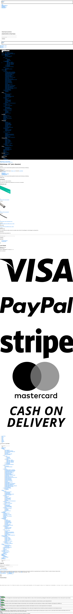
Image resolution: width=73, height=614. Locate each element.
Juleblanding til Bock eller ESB (9, 73)
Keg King (4, 113)
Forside (1, 162)
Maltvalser (6, 102)
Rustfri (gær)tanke (7, 95)
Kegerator (6, 125)
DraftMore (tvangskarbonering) (9, 532)
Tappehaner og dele (8, 130)
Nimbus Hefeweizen (8, 80)
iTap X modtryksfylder (8, 108)
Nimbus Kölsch (7, 84)
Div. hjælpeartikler (7, 100)
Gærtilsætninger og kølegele (9, 66)
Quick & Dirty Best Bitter (8, 82)
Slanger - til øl (10, 162)
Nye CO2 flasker (7, 132)
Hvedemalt (6, 55)
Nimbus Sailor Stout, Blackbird (9, 86)
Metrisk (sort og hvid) (8, 147)
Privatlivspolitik (4, 241)
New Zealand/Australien (8, 466)
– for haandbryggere (6, 551)
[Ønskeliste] (0, 198)
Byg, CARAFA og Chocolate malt (10, 53)
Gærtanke (4, 93)
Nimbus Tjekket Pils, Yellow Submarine (11, 485)
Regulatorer (7, 135)
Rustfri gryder (7, 98)
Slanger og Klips (5, 138)
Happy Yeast (9, 60)
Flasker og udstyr (7, 106)
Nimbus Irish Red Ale (8, 81)
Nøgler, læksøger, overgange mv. (10, 137)
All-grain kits (5, 71)
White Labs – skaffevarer (10, 62)
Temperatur (6, 111)
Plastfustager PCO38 (8, 124)
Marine (4, 155)
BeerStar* (4, 516)
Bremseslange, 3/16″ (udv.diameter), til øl (6, 221)
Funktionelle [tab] (2, 599)
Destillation (5, 119)
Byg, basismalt (7, 52)
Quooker (6, 133)
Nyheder (3, 441)
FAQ (2, 4)
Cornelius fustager (8, 122)
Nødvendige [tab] (2, 596)
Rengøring (3, 153)
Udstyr (3, 92)
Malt (4, 51)
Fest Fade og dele (8, 126)
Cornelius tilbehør (7, 123)
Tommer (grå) (7, 148)
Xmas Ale (6, 83)
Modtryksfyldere (7, 107)
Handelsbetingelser (5, 240)
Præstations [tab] (2, 604)
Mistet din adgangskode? (4, 569)
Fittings (3, 146)
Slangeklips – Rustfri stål (9, 145)
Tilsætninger (7, 91)
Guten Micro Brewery (6, 115)
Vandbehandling (7, 104)
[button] (37, 2)
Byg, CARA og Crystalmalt (9, 450)
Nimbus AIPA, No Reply (8, 74)
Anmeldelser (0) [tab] (4, 174)
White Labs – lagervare (10, 63)
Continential (7, 68)
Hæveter (6, 99)
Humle (4, 67)
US (5, 70)
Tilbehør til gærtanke (8, 494)
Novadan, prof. (5, 154)
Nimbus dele (5, 117)
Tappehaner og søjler (8, 129)
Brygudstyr (5, 97)
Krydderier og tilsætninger (7, 90)
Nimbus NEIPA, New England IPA (10, 85)
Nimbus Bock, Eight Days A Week (10, 77)
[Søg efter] (2, 51)
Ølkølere (6, 128)
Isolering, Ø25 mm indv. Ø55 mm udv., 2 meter (7, 226)
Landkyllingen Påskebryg (9, 76)
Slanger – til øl (7, 142)
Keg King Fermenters (8, 491)
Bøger (3, 554)
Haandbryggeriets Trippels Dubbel (10, 72)
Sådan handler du (4, 5)
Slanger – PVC (7, 139)
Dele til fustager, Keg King (9, 127)
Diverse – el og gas (8, 101)
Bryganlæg (3, 114)
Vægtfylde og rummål (8, 110)
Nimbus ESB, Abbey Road (9, 78)
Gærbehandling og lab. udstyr (9, 96)
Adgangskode (2, 566)
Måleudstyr (5, 507)
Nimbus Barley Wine (8, 75)
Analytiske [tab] (1, 601)
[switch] (0, 600)
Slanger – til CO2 (7, 136)
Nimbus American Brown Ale (9, 472)
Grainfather (5, 513)
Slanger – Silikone (8, 140)
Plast (4, 548)
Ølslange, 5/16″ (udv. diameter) (4, 199)
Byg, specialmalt (7, 54)
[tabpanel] (36, 598)
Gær (2, 438)
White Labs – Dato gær (10, 64)
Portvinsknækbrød (8, 89)
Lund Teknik (4, 171)
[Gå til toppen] (0, 444)
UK (5, 69)
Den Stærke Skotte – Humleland (10, 469)
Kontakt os (3, 6)
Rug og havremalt (7, 56)
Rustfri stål (5, 151)
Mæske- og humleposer (8, 105)
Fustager (4, 121)
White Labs (6, 61)
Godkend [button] (10, 573)
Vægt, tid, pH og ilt (8, 510)
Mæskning (5, 103)
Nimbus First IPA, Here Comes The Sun (11, 79)
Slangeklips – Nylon (8, 144)
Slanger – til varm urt (8, 141)
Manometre (6, 112)
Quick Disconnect (6, 152)
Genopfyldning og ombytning (9, 134)
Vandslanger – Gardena (8, 143)
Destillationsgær (5, 159)
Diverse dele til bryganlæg (7, 116)
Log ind (5, 568)
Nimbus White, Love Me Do (9, 88)
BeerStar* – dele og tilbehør (7, 118)
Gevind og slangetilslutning (7, 149)
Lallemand (8, 59)
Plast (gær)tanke (7, 94)
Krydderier (6, 488)
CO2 (4, 529)
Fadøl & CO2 (4, 120)
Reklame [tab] (1, 606)
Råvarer (3, 50)
